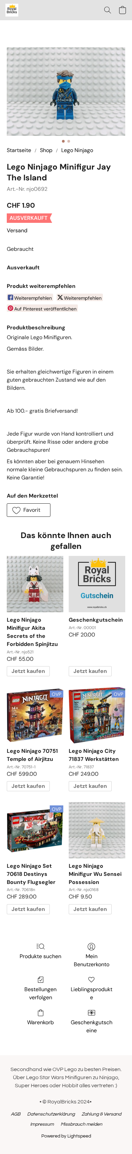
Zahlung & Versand (101, 1114)
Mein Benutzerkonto (91, 960)
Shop (46, 150)
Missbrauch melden (81, 1124)
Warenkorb (40, 1022)
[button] (12, 10)
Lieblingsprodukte (91, 993)
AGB (15, 1114)
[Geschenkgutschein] (97, 584)
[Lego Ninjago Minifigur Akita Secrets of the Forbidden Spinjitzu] (35, 584)
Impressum (42, 1124)
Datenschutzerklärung (51, 1114)
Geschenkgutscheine (91, 1026)
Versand (17, 230)
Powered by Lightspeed (66, 1136)
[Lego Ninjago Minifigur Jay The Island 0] (66, 91)
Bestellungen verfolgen (40, 993)
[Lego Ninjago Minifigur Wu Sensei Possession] (97, 830)
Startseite (19, 150)
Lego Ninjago (77, 150)
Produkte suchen (40, 956)
